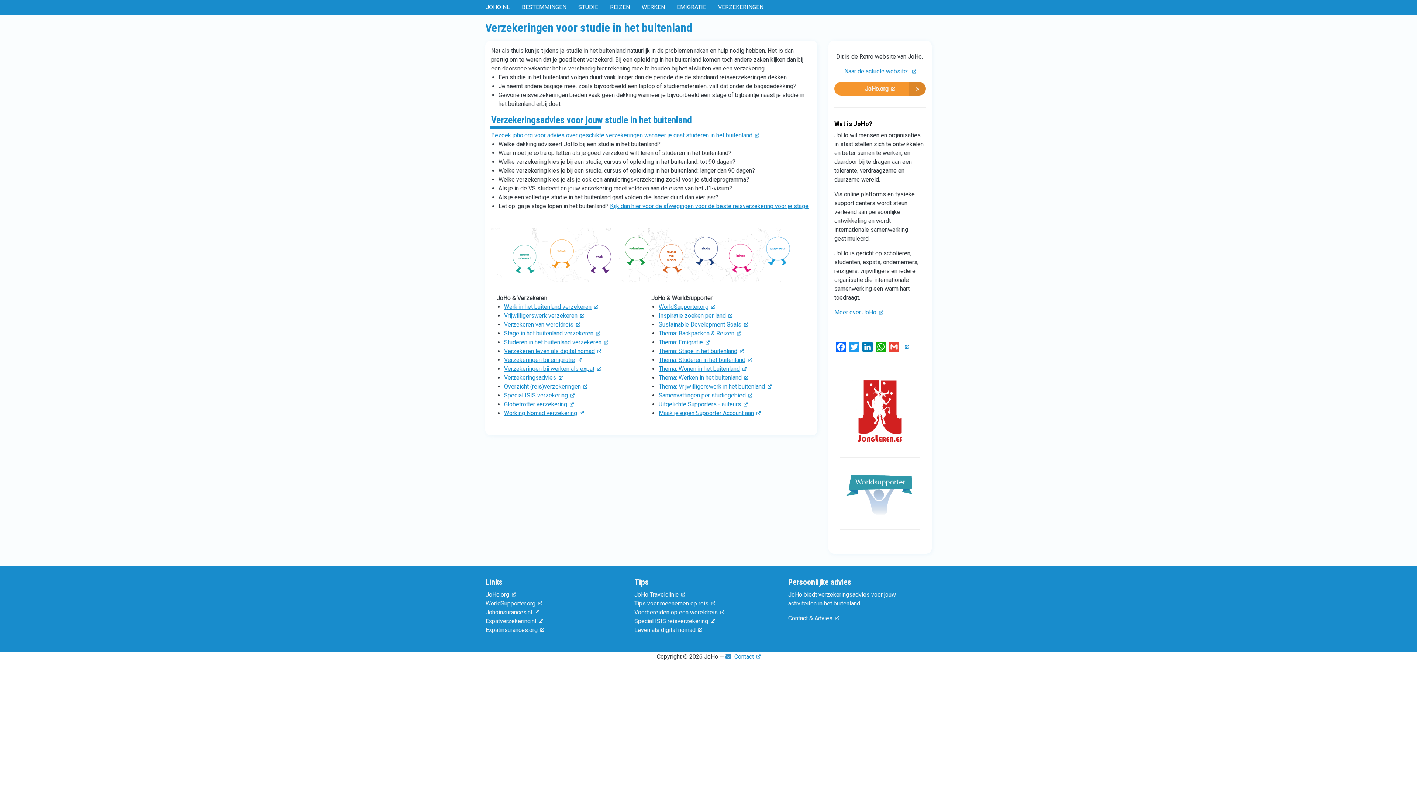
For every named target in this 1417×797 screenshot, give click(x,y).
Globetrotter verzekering (535, 404)
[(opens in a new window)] (651, 257)
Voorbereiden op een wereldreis (676, 612)
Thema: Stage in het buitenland (698, 351)
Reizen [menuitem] (620, 7)
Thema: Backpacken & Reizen (696, 333)
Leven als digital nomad (665, 630)
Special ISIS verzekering (536, 395)
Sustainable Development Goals (700, 324)
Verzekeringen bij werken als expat (549, 368)
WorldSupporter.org (683, 306)
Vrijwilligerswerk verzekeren (541, 315)
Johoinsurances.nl (509, 612)
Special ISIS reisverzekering (671, 621)
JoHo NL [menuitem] (498, 7)
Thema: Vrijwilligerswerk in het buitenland (712, 386)
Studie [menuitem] (588, 7)
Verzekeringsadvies (530, 377)
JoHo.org (877, 88)
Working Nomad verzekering (540, 413)
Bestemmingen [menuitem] (544, 7)
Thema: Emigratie (681, 342)
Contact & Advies (810, 618)
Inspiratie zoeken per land (692, 315)
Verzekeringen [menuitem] (740, 7)
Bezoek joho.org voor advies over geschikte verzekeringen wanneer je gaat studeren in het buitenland (621, 135)
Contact (744, 656)
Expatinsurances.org (512, 630)
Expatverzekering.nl (511, 621)
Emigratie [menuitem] (691, 7)
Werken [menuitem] (653, 7)
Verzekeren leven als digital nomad (549, 351)
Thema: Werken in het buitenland (700, 377)
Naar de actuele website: (877, 71)
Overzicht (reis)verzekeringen (542, 386)
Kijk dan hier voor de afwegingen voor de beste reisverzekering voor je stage (709, 206)
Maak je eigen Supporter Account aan (706, 413)
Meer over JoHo (855, 312)
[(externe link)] (905, 346)
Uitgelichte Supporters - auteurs (700, 404)
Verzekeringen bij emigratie (539, 359)
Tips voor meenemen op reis (671, 603)
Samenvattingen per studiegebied (702, 395)
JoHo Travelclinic (656, 594)
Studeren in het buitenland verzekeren (552, 342)
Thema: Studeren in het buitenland (702, 359)
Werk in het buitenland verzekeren (548, 306)
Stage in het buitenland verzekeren (548, 333)
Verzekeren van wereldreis (538, 324)
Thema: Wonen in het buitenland (699, 368)
